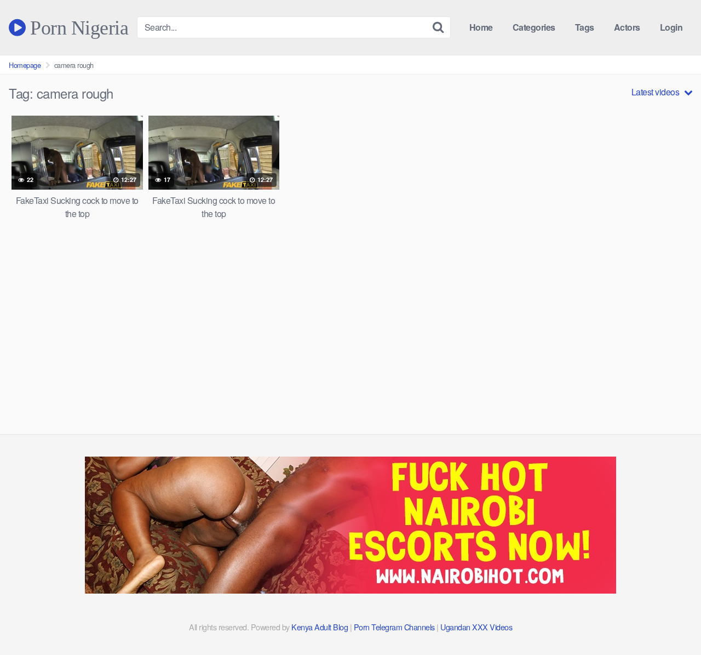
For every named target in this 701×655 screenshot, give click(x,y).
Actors (627, 27)
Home (481, 27)
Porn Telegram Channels (395, 627)
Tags (584, 27)
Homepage (25, 65)
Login (671, 27)
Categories (534, 27)
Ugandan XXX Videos (476, 627)
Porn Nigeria (77, 27)
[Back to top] (671, 620)
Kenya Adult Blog (319, 627)
